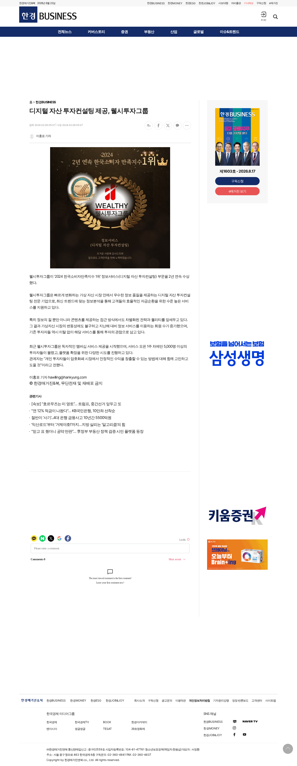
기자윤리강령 (221, 700)
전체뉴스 (65, 32)
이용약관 (180, 700)
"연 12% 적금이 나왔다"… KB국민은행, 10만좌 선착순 (73, 410)
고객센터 (257, 700)
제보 (249, 3)
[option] (237, 353)
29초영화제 (138, 728)
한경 (156, 3)
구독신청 (261, 3)
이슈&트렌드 (229, 32)
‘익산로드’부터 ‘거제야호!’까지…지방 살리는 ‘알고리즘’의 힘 (78, 424)
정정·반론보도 (240, 700)
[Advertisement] (148, 68)
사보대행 (223, 3)
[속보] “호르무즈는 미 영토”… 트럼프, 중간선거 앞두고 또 (76, 404)
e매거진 (273, 3)
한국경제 (51, 722)
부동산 (149, 32)
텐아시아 (51, 728)
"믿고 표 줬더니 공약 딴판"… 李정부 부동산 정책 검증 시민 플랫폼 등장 (87, 431)
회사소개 (139, 700)
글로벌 (198, 32)
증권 (124, 32)
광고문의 (167, 700)
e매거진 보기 (237, 191)
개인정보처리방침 (199, 700)
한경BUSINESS (46, 102)
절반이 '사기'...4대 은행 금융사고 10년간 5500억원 (71, 417)
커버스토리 (96, 32)
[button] (263, 16)
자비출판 (236, 3)
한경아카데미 (139, 722)
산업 (173, 32)
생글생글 (80, 728)
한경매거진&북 (27, 3)
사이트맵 (270, 700)
